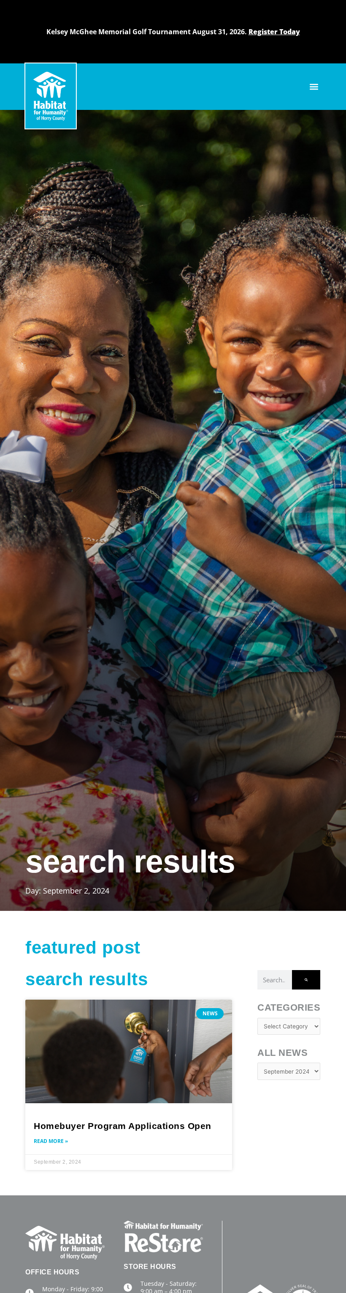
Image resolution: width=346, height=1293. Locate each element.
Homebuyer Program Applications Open (122, 1126)
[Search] (306, 980)
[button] (314, 87)
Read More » (51, 1141)
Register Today (274, 31)
